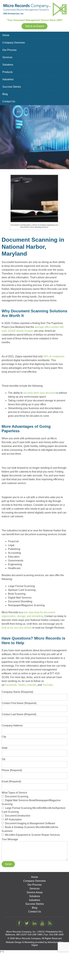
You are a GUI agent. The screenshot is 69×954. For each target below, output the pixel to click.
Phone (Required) (12, 770)
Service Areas (35, 892)
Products (7, 72)
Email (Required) (11, 781)
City (4, 736)
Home (5, 35)
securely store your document (40, 392)
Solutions (7, 64)
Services (7, 57)
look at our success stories (17, 627)
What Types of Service (33, 813)
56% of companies (53, 356)
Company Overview (13, 42)
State (5, 748)
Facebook (11, 685)
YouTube (48, 685)
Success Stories (11, 86)
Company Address (12, 725)
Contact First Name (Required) (19, 703)
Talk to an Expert (34, 26)
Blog (5, 94)
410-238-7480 (35, 934)
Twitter (21, 685)
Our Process (9, 50)
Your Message (10, 839)
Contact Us (8, 101)
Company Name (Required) (17, 692)
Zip (3, 759)
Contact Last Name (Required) (19, 714)
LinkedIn (31, 685)
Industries (7, 79)
